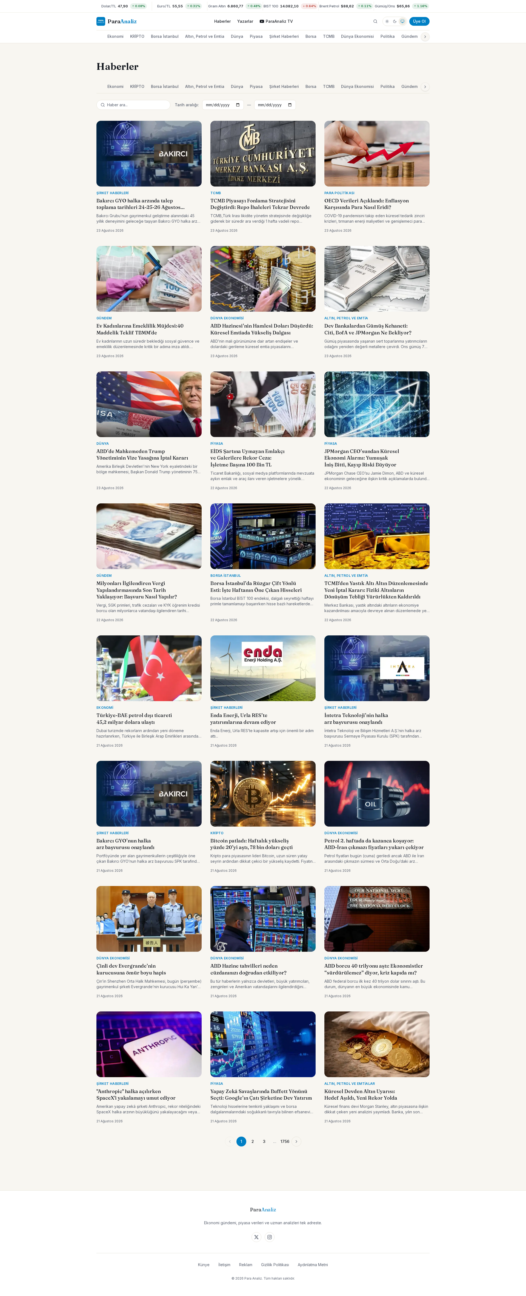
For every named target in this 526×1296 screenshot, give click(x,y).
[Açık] (387, 21)
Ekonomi (115, 36)
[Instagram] (270, 1237)
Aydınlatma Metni (313, 1264)
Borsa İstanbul (165, 36)
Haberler (222, 21)
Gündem (409, 36)
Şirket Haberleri (284, 36)
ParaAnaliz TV (279, 21)
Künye (204, 1264)
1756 (285, 1141)
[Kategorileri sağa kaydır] (425, 36)
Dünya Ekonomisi (357, 36)
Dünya (237, 36)
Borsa (310, 36)
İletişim (224, 1264)
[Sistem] (402, 21)
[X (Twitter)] (256, 1237)
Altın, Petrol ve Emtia (204, 36)
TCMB (329, 36)
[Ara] (375, 21)
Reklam (245, 1264)
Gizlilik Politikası (275, 1264)
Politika (388, 36)
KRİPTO (137, 36)
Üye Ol (419, 21)
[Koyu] (395, 21)
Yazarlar (245, 21)
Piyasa (256, 36)
